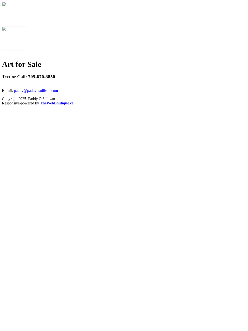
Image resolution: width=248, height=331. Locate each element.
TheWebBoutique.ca (57, 103)
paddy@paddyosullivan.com (36, 90)
